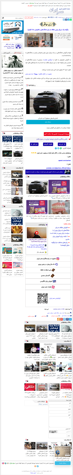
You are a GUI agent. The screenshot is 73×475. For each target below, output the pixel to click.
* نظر (69, 415)
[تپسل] (27, 85)
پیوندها (33, 463)
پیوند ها (36, 3)
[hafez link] (48, 24)
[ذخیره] (51, 17)
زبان (61, 313)
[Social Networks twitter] (58, 148)
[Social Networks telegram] (56, 148)
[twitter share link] (64, 20)
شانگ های (56, 313)
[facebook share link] (66, 20)
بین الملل (61, 5)
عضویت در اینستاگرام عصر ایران (46, 259)
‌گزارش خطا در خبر (28, 17)
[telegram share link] (68, 20)
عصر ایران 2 (35, 5)
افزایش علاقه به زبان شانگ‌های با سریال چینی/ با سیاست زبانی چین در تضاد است (59, 230)
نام (70, 403)
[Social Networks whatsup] (61, 148)
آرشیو (59, 3)
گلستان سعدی (45, 275)
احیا (63, 313)
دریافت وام (48, 122)
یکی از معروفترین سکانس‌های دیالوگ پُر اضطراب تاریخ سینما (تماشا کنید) (13, 118)
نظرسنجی (51, 3)
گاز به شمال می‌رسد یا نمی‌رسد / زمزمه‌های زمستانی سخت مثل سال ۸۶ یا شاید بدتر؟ (37, 247)
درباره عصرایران (52, 463)
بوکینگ (40, 404)
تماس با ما (63, 3)
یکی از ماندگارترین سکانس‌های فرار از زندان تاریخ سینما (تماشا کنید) (37, 240)
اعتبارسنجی (45, 404)
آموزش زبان (30, 5)
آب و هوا (46, 3)
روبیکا (35, 74)
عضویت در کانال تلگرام (45, 74)
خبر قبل (35, 144)
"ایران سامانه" (33, 473)
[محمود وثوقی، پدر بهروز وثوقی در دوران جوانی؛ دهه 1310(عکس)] (12, 61)
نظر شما (68, 400)
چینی (48, 313)
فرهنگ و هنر (56, 5)
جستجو (55, 3)
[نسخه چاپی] (48, 17)
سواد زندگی (32, 3)
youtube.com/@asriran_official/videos (58, 168)
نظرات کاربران (48, 144)
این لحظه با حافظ (45, 270)
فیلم (39, 5)
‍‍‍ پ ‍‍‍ (55, 17)
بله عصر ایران (29, 74)
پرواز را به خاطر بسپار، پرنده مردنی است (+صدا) (9, 46)
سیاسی (27, 3)
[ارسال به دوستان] (50, 17)
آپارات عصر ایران (46, 287)
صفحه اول (69, 3)
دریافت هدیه (62, 463)
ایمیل (69, 409)
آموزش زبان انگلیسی (46, 281)
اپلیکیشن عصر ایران (54, 298)
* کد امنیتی (68, 429)
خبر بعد (61, 144)
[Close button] (70, 445)
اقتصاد (22, 3)
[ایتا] (58, 319)
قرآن (46, 5)
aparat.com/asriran (64, 161)
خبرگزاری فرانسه (48, 60)
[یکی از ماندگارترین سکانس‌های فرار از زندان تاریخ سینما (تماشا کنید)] (37, 232)
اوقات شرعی (41, 3)
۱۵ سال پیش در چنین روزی (46, 264)
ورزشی (65, 5)
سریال (51, 313)
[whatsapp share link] (71, 20)
